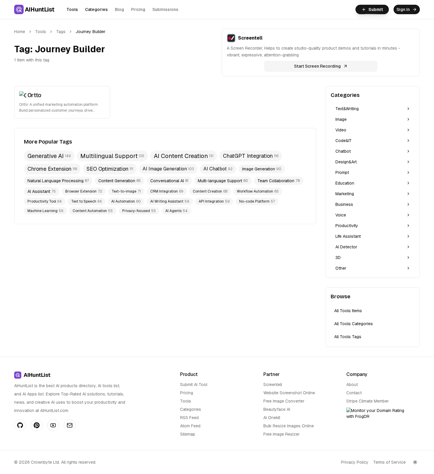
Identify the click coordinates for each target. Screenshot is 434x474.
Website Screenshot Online (289, 392)
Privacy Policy (354, 462)
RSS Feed (189, 417)
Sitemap (187, 434)
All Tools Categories (353, 323)
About (352, 384)
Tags (61, 31)
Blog (119, 9)
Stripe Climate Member (367, 401)
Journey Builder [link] (90, 31)
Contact (354, 392)
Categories (96, 9)
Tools (72, 9)
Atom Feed (190, 426)
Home (19, 31)
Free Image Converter (283, 401)
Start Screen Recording (317, 66)
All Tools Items (348, 310)
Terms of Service (389, 462)
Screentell (272, 384)
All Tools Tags (347, 336)
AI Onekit (271, 417)
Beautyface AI (276, 409)
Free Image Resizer (281, 434)
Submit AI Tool (193, 384)
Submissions (165, 9)
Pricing (138, 9)
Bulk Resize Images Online (288, 426)
